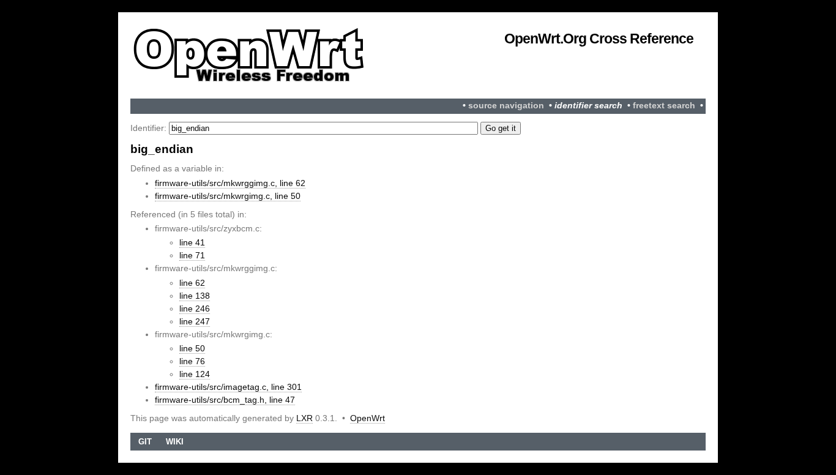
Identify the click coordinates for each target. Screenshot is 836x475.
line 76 (192, 361)
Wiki (175, 441)
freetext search (664, 105)
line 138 (194, 296)
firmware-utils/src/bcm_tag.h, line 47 (225, 400)
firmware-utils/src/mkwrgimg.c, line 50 (227, 196)
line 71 (192, 255)
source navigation (506, 105)
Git (145, 441)
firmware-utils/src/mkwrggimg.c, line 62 (230, 183)
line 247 (194, 321)
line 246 (194, 308)
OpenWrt (367, 418)
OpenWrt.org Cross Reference (598, 39)
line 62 (192, 283)
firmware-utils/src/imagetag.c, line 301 (228, 387)
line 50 (192, 348)
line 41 (192, 242)
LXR (304, 418)
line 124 (194, 374)
